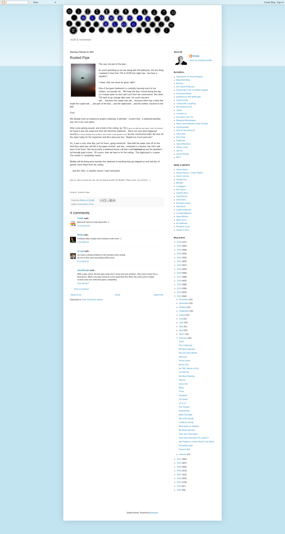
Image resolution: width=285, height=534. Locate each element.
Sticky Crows (182, 147)
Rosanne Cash (183, 226)
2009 (179, 467)
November (184, 303)
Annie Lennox (182, 176)
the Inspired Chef (184, 107)
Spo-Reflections (183, 144)
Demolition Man (186, 445)
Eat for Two (184, 364)
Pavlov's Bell (184, 449)
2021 (179, 261)
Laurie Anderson (183, 210)
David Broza (181, 196)
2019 (179, 269)
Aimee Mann (182, 169)
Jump (181, 341)
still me (179, 151)
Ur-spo (80, 251)
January (183, 454)
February (183, 338)
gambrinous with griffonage (188, 97)
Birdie (80, 235)
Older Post (158, 295)
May (181, 326)
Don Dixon (181, 200)
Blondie (179, 183)
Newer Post (76, 295)
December (184, 299)
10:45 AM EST (83, 226)
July (181, 319)
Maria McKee (182, 216)
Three (181, 391)
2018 (179, 273)
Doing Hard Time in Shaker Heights (192, 90)
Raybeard (180, 140)
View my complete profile (201, 60)
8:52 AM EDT (83, 283)
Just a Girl (183, 384)
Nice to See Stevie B (185, 130)
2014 (179, 288)
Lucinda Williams (184, 213)
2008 (179, 471)
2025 (179, 246)
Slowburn (183, 395)
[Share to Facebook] (110, 200)
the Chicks (181, 189)
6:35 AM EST (83, 261)
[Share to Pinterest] (114, 200)
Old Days (183, 357)
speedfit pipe (83, 270)
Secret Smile (184, 361)
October (183, 307)
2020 (179, 265)
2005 (179, 482)
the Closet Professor (185, 87)
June (181, 322)
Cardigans (181, 186)
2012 (179, 296)
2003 (179, 490)
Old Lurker (181, 134)
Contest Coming (186, 422)
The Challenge (185, 345)
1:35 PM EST (83, 242)
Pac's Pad (180, 137)
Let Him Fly (184, 372)
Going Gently (182, 100)
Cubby (80, 218)
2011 (179, 459)
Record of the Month (188, 353)
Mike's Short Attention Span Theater (192, 124)
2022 (179, 257)
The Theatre (184, 407)
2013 (179, 292)
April (181, 330)
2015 (179, 284)
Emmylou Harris (183, 203)
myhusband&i (182, 127)
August (182, 315)
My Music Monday (187, 349)
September (184, 311)
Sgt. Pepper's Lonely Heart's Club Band (196, 441)
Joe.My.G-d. (181, 113)
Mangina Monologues (186, 120)
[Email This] (101, 200)
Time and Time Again (188, 434)
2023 (179, 253)
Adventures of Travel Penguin (189, 77)
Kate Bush (181, 206)
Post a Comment (81, 289)
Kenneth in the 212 (184, 117)
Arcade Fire (181, 179)
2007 (179, 474)
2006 (179, 478)
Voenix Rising (182, 154)
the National (181, 223)
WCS (178, 157)
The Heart (183, 399)
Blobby (196, 56)
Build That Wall (185, 415)
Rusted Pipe (184, 411)
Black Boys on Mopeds (189, 426)
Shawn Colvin (182, 230)
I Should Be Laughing (186, 103)
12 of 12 (182, 403)
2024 (179, 250)
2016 (179, 281)
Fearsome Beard (183, 93)
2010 (179, 463)
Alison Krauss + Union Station (189, 173)
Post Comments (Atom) (92, 299)
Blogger (154, 513)
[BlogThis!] (104, 200)
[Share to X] (107, 200)
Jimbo (179, 110)
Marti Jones (181, 220)
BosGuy (179, 83)
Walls (181, 388)
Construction (83, 204)
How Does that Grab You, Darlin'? (194, 438)
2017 (179, 277)
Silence (182, 380)
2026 (179, 242)
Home (91, 204)
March (182, 334)
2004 (179, 486)
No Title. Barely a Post (189, 368)
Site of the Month (186, 418)
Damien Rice (182, 193)
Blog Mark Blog (183, 80)
